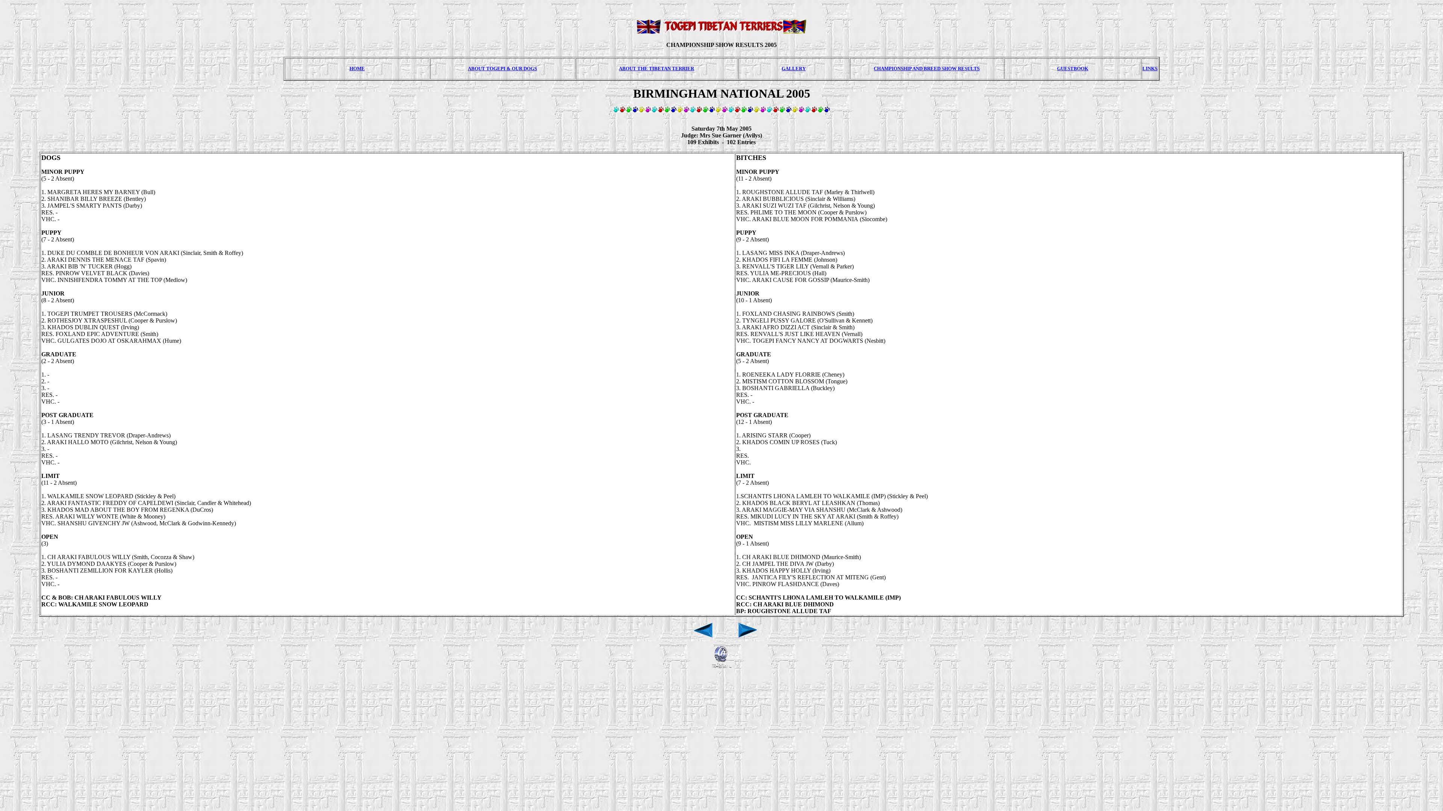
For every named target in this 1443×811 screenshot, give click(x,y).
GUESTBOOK (1072, 68)
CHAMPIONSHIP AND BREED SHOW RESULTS (927, 68)
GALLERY (794, 68)
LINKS (1149, 68)
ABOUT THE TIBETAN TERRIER (656, 68)
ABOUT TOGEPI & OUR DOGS (502, 68)
